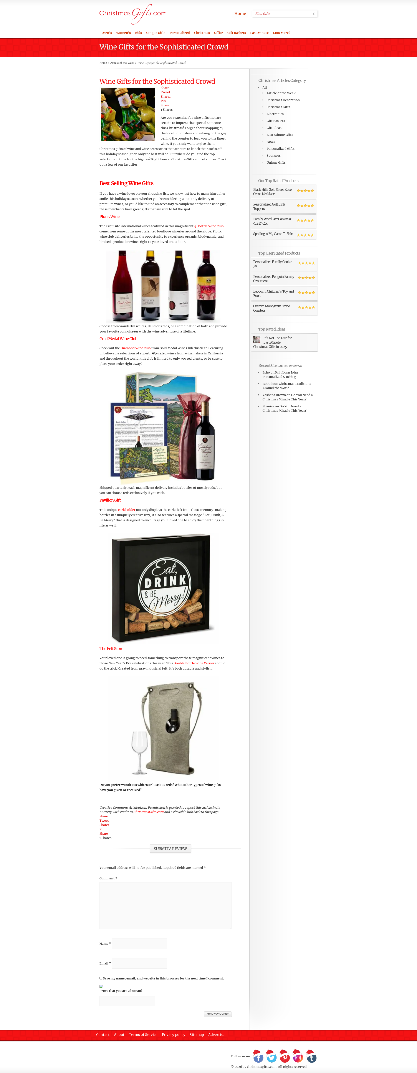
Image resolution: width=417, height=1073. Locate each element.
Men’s (107, 33)
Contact (103, 1034)
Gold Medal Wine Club (118, 338)
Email (105, 963)
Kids (138, 33)
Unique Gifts (155, 33)
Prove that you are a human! (120, 991)
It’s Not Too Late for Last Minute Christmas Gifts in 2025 (272, 342)
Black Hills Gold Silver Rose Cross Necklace (272, 192)
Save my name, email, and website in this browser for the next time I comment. (163, 978)
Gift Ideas (274, 128)
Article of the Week (122, 63)
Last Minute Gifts (280, 135)
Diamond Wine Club (136, 348)
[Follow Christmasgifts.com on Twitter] (271, 1056)
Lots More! (281, 33)
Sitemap (197, 1034)
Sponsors (274, 156)
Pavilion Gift (110, 500)
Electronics (275, 114)
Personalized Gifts (281, 149)
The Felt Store (111, 648)
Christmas (202, 33)
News (271, 142)
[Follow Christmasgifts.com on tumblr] (311, 1056)
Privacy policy (173, 1034)
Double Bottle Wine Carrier (194, 663)
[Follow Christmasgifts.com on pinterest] (284, 1056)
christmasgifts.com (261, 1067)
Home (240, 13)
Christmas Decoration (283, 100)
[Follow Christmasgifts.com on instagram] (298, 1056)
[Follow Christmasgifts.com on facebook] (258, 1056)
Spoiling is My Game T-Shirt (273, 234)
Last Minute (259, 33)
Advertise (216, 1034)
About (119, 1034)
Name (105, 944)
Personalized (180, 33)
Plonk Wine (109, 216)
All (265, 87)
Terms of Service (143, 1034)
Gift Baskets (236, 33)
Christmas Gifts (278, 107)
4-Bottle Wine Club (209, 226)
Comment (108, 878)
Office (218, 33)
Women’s (123, 33)
